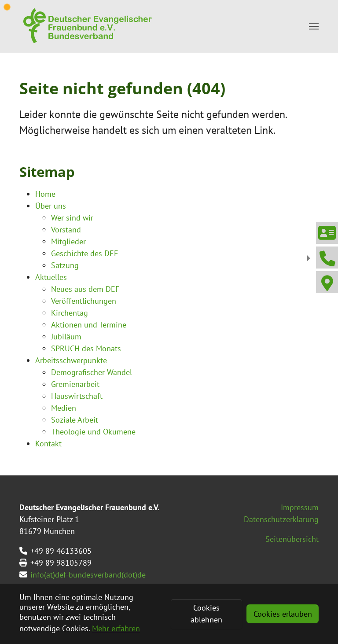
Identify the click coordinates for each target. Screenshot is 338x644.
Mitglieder (68, 241)
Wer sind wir (72, 218)
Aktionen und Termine (88, 325)
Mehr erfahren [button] (116, 628)
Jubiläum (66, 336)
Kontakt (48, 443)
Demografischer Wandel (91, 372)
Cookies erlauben (283, 614)
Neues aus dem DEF (85, 289)
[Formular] (326, 233)
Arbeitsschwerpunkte (71, 360)
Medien (63, 408)
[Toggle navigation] (314, 26)
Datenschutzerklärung (281, 519)
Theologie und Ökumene (93, 432)
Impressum (300, 507)
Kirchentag (69, 313)
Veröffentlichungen (83, 301)
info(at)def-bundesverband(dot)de (88, 575)
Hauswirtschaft (77, 396)
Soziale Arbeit (74, 420)
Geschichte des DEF (84, 253)
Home (45, 194)
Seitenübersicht (292, 539)
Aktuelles (51, 277)
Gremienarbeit (75, 384)
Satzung (65, 265)
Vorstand (66, 229)
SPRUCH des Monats (86, 348)
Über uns (50, 206)
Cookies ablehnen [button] (206, 614)
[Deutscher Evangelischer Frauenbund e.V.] (86, 26)
